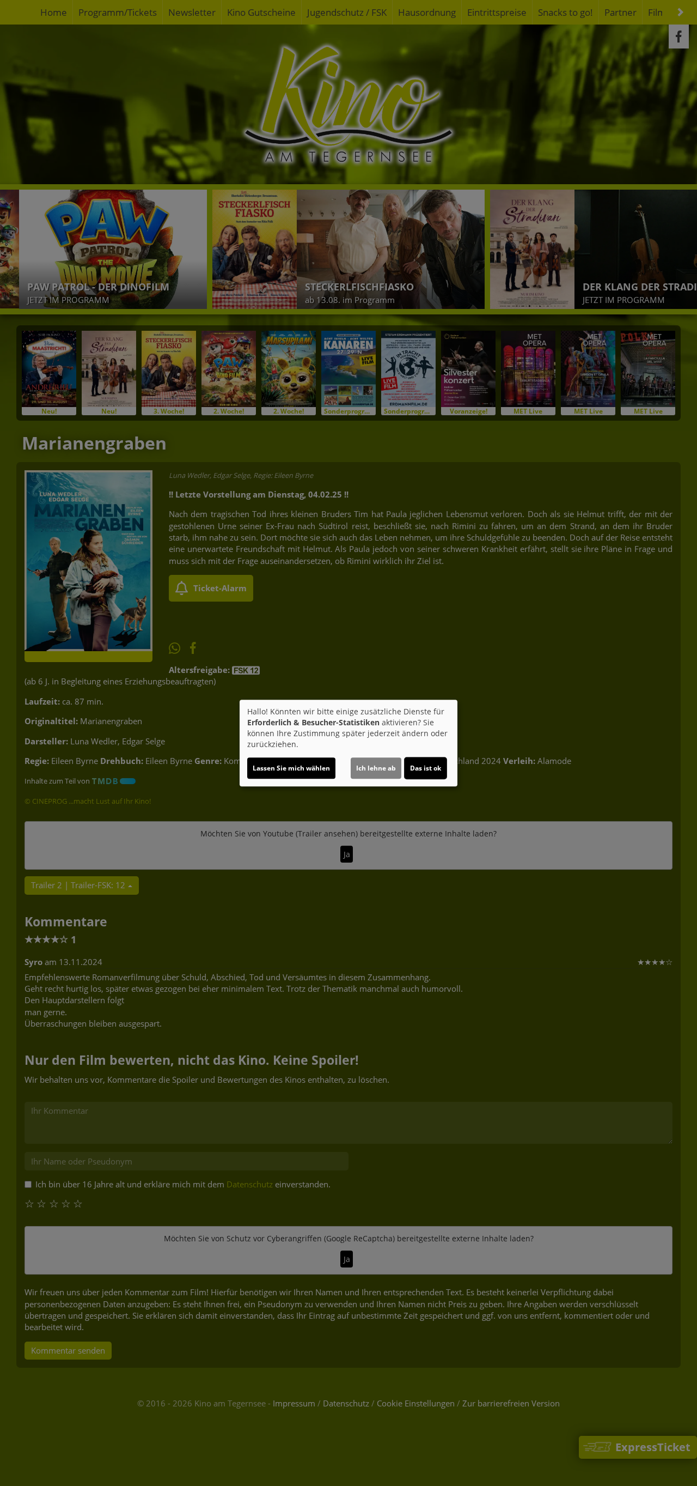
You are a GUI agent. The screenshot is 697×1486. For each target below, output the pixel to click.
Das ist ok (425, 768)
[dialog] (348, 743)
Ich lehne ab (376, 768)
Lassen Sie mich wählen (291, 768)
